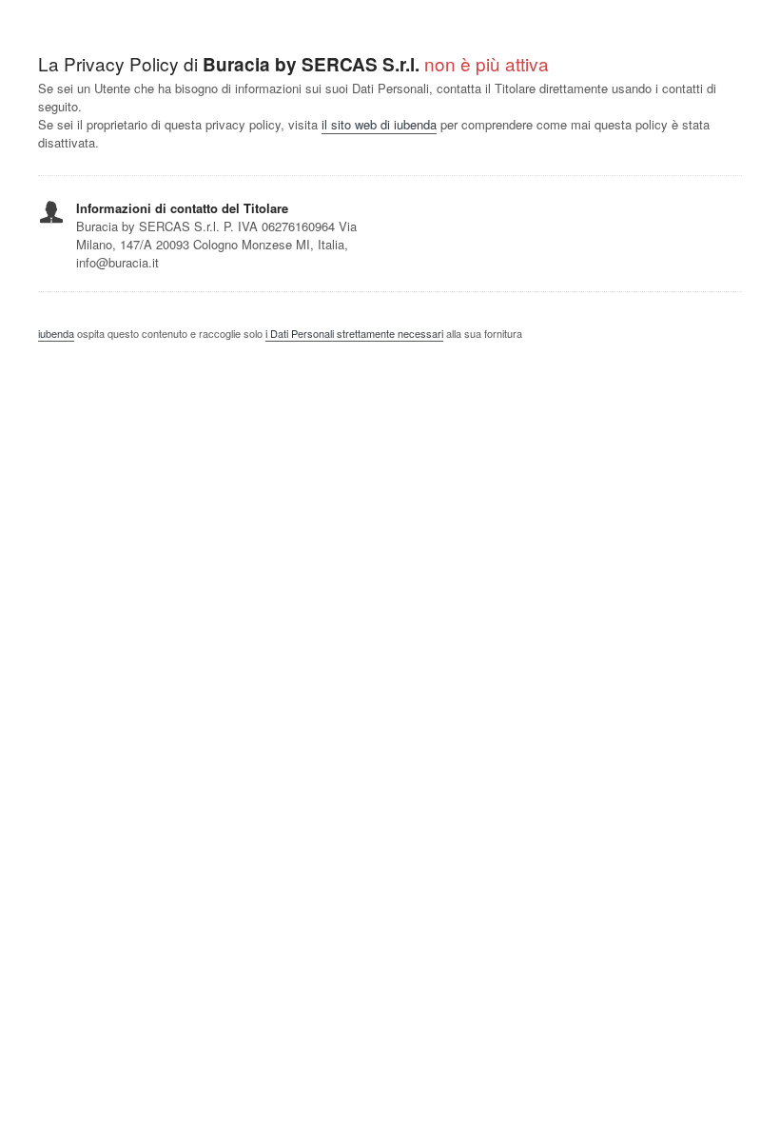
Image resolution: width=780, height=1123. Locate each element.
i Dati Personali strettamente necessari (354, 333)
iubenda (56, 333)
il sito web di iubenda (379, 124)
